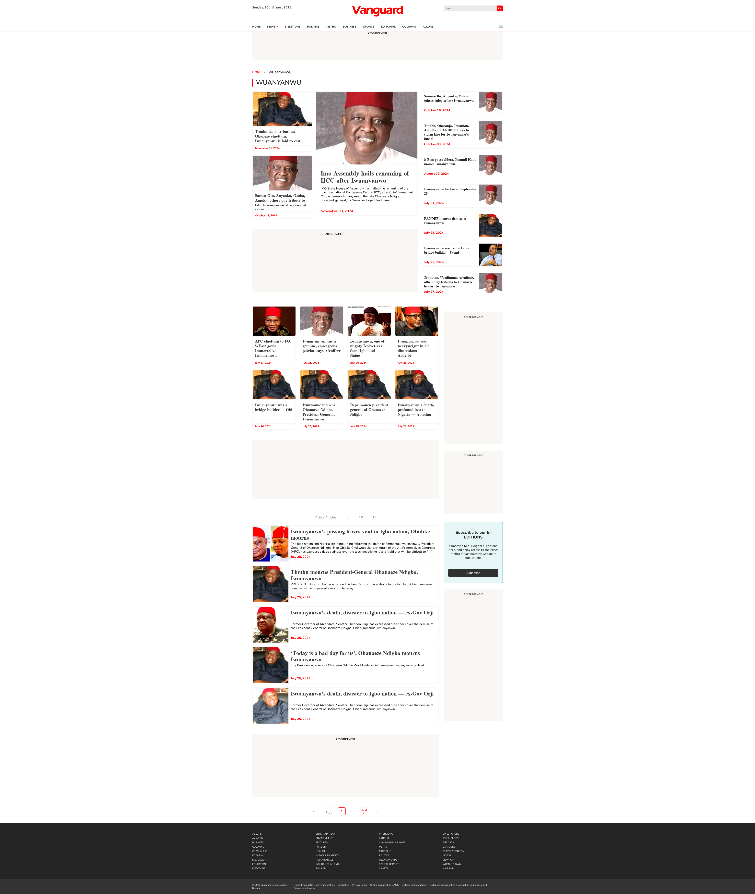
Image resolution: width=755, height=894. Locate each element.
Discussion (259, 859)
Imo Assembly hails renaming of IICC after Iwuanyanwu (365, 176)
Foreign (321, 846)
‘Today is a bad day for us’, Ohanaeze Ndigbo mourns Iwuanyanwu (355, 655)
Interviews (386, 833)
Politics (313, 27)
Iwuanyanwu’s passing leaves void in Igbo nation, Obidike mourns (360, 533)
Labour (384, 838)
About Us (308, 885)
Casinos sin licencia (304, 888)
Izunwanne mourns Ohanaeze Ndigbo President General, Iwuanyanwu (319, 412)
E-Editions (258, 868)
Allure (256, 833)
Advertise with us (325, 885)
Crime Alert (259, 851)
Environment (324, 838)
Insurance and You (328, 864)
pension (321, 868)
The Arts (448, 842)
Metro (331, 27)
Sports (368, 27)
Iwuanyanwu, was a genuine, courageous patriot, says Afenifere (322, 345)
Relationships (388, 859)
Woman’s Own (452, 864)
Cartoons (449, 846)
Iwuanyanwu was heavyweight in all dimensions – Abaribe (413, 348)
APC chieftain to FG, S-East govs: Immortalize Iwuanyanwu (273, 348)
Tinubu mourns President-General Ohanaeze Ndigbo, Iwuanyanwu (354, 574)
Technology (451, 838)
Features (322, 842)
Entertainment (325, 833)
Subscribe (473, 573)
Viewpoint (449, 859)
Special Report (389, 864)
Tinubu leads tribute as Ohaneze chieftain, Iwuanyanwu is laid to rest (278, 135)
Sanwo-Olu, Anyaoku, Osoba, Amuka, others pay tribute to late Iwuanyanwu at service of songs (280, 202)
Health (320, 851)
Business (349, 27)
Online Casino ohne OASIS (384, 885)
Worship (448, 868)
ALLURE (428, 27)
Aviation (257, 838)
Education (259, 864)
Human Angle (324, 859)
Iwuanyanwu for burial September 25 (450, 191)
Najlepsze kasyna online (442, 885)
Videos (447, 855)
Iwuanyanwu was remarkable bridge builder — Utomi (446, 250)
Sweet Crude (451, 833)
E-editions (292, 27)
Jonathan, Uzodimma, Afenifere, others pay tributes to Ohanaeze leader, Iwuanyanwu (449, 281)
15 (374, 517)
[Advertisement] (345, 766)
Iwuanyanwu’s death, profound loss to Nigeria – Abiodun (416, 409)
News (271, 27)
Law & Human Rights (392, 842)
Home (256, 27)
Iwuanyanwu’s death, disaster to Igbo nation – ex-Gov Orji (362, 611)
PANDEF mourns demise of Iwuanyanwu (445, 220)
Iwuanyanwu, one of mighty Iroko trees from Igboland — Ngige (367, 348)
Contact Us (343, 885)
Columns (409, 27)
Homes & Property (327, 855)
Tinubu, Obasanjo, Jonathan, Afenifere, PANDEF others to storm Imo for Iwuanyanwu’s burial (446, 131)
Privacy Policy (359, 885)
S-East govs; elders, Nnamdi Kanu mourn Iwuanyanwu (450, 161)
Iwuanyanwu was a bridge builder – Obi (273, 407)
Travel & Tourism (453, 851)
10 (361, 517)
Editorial (388, 27)
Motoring (385, 851)
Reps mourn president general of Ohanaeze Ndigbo (369, 409)
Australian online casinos (471, 885)
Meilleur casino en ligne (414, 885)
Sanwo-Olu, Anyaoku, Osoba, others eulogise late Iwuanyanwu (449, 98)
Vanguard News (377, 11)
